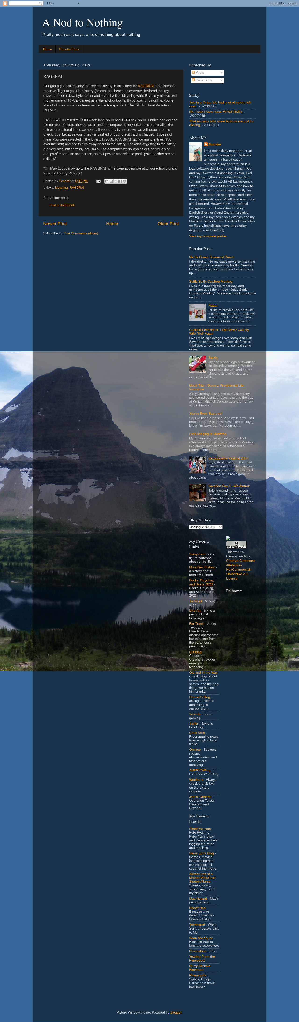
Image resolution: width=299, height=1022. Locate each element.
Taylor (193, 723)
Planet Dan (197, 908)
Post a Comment (61, 205)
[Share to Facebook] (120, 181)
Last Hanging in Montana (207, 434)
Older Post (168, 223)
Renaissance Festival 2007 (228, 458)
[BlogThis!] (111, 181)
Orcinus (195, 749)
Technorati (197, 925)
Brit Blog (195, 652)
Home (47, 49)
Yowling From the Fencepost (202, 958)
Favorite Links (69, 49)
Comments (203, 80)
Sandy (213, 357)
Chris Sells (197, 733)
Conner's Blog (199, 697)
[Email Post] (98, 181)
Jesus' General (200, 797)
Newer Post (55, 223)
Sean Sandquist (201, 938)
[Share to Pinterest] (124, 181)
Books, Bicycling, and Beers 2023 (201, 582)
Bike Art (194, 610)
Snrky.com (197, 554)
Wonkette (196, 780)
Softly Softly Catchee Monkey (210, 281)
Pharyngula (197, 975)
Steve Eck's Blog (201, 853)
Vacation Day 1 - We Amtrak (229, 486)
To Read (195, 601)
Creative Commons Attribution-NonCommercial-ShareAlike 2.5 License (240, 569)
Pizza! (212, 305)
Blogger (176, 1012)
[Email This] (106, 181)
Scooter (215, 144)
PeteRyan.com (200, 829)
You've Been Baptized (205, 413)
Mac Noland (198, 898)
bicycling (61, 187)
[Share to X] (115, 181)
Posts (199, 72)
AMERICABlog (199, 770)
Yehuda (194, 714)
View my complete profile (207, 236)
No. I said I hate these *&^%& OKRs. (216, 112)
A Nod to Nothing (82, 21)
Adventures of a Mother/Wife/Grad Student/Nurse (202, 877)
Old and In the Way (203, 672)
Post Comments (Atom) (81, 233)
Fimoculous (197, 951)
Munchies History (202, 567)
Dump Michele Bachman (199, 968)
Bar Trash (196, 624)
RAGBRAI (146, 86)
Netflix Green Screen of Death (211, 257)
